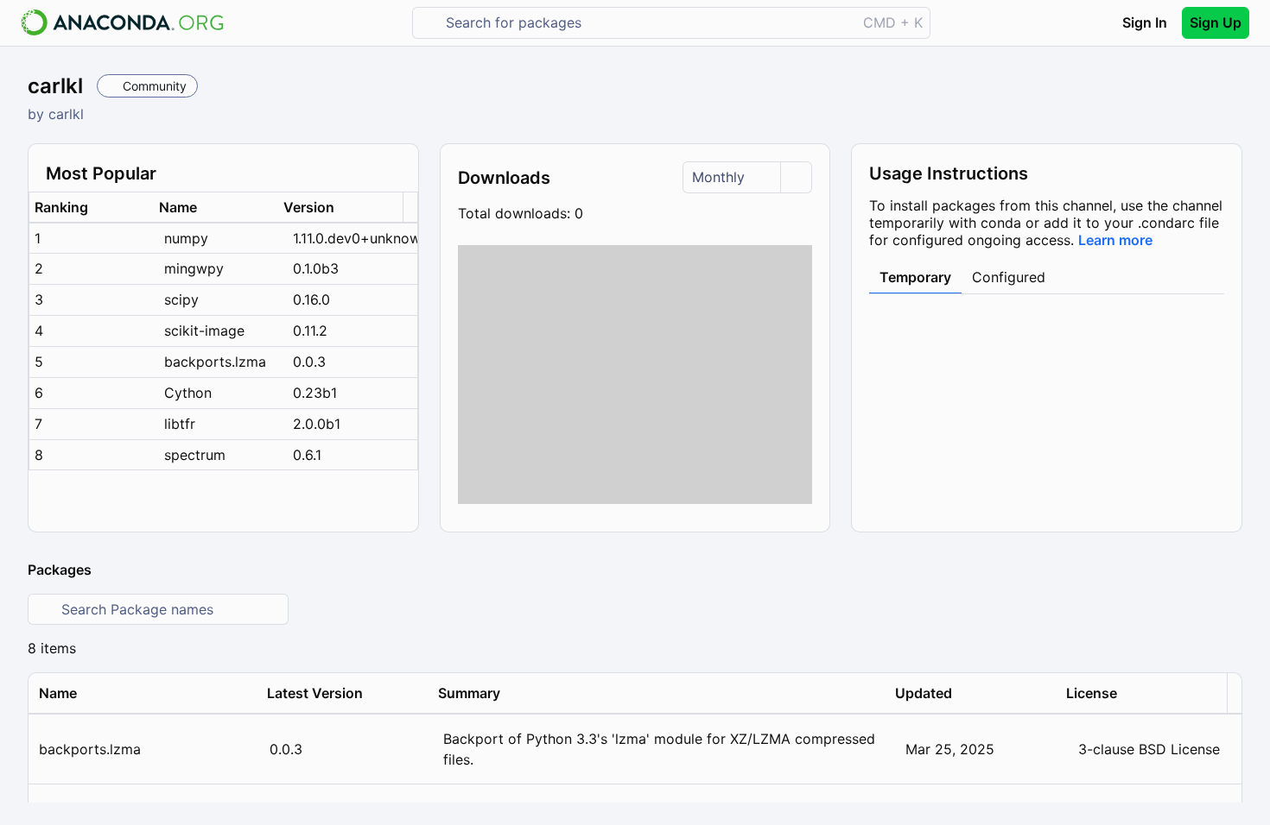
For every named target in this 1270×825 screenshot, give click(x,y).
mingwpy (194, 268)
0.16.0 (311, 299)
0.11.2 (310, 330)
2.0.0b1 (316, 423)
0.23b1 (315, 392)
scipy (181, 299)
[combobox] (646, 23)
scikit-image (204, 330)
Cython (188, 392)
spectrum (194, 454)
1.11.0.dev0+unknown (355, 238)
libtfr (179, 423)
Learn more (1115, 240)
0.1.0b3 (316, 268)
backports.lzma (215, 361)
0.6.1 (307, 454)
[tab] (915, 277)
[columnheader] (91, 207)
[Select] (795, 177)
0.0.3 (309, 361)
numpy (186, 238)
